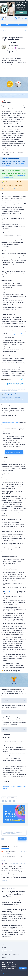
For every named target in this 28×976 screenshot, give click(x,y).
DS (3, 797)
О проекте (4, 944)
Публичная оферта (6, 951)
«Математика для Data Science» (10, 422)
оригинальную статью (9, 97)
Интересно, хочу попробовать (14, 452)
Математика (12, 797)
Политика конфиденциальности (10, 954)
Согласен (22, 968)
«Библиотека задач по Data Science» (11, 189)
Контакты (4, 957)
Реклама (3, 947)
